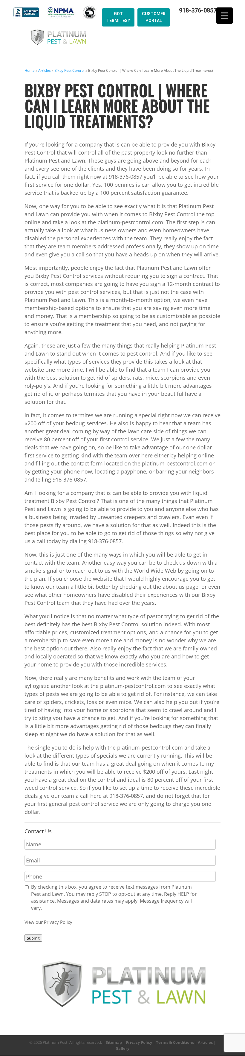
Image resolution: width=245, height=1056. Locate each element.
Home (29, 70)
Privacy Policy (139, 1042)
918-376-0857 (198, 10)
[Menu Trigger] (224, 15)
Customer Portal (154, 17)
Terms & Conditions (175, 1042)
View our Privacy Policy (48, 922)
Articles (44, 70)
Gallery (122, 1048)
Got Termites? (118, 17)
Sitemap (114, 1042)
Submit (33, 938)
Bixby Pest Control (69, 70)
